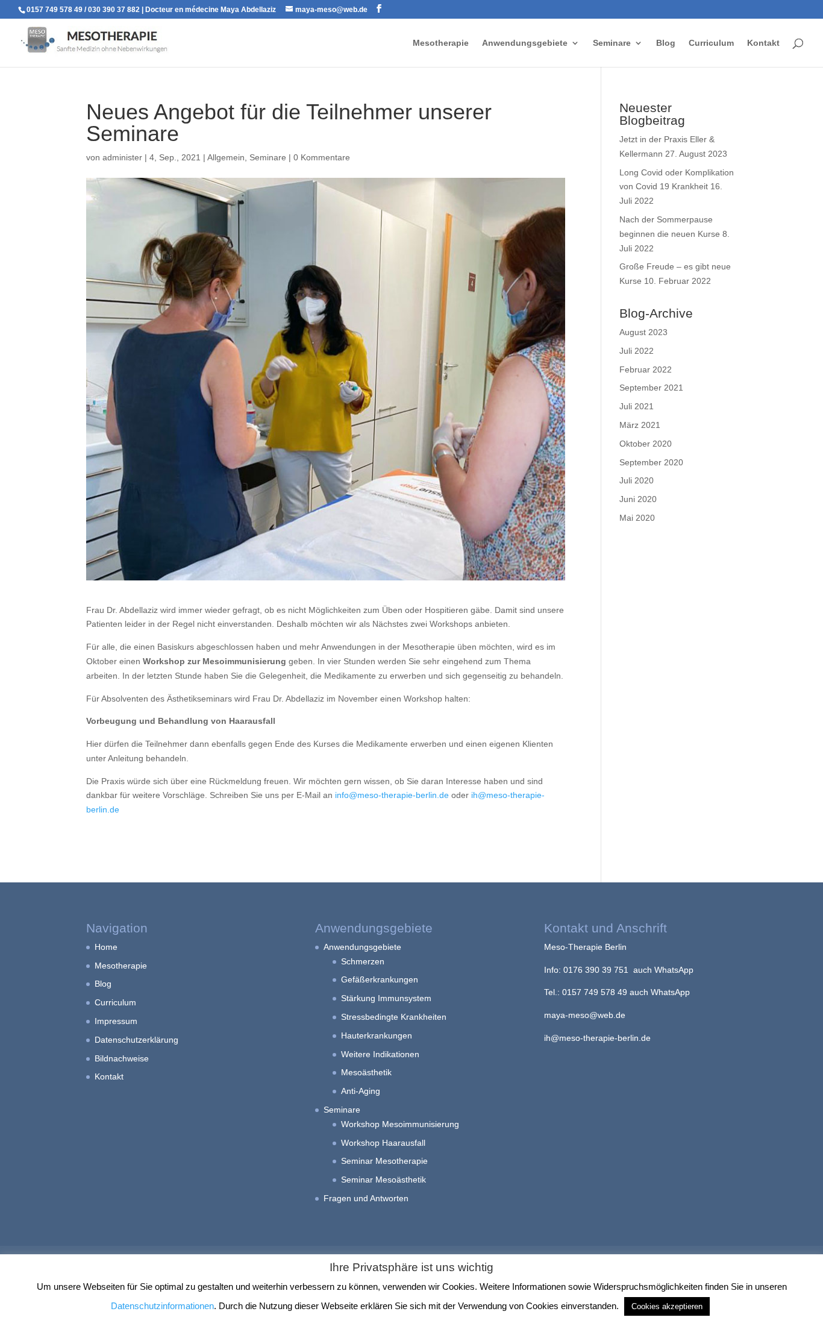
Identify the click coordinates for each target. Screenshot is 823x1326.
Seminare (612, 43)
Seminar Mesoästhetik (383, 1179)
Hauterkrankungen (376, 1035)
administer (122, 157)
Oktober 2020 (645, 443)
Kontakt (763, 43)
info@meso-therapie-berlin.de (392, 795)
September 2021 (651, 387)
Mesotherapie (441, 43)
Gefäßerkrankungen (379, 979)
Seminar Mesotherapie (384, 1161)
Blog (665, 43)
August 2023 (643, 332)
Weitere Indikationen (380, 1054)
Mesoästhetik (366, 1072)
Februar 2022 (645, 369)
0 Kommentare (321, 157)
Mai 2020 (637, 518)
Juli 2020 (636, 480)
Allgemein (226, 157)
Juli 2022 (636, 351)
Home (106, 947)
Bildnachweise (122, 1058)
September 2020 (651, 462)
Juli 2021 (636, 406)
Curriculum (711, 43)
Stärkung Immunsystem (386, 998)
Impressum (116, 1021)
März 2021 (639, 425)
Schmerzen (362, 961)
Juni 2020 (638, 499)
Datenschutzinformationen (162, 1306)
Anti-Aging (360, 1091)
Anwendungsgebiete (525, 43)
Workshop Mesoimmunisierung (400, 1124)
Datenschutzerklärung (136, 1040)
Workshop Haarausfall (383, 1143)
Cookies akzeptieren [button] (667, 1306)
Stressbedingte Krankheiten (393, 1017)
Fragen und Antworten (366, 1198)
